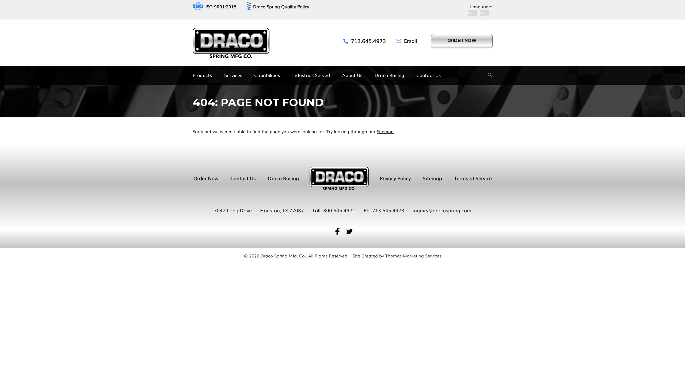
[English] (472, 13)
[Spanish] (484, 13)
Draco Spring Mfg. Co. (283, 255)
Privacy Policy (395, 178)
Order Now (205, 178)
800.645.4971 (339, 210)
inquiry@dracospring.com (442, 210)
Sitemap (385, 131)
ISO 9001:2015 (221, 6)
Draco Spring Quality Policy (281, 6)
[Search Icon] (490, 75)
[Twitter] (349, 231)
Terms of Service (473, 178)
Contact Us (243, 178)
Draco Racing (283, 178)
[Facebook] (337, 231)
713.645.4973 (388, 210)
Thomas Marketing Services (413, 255)
